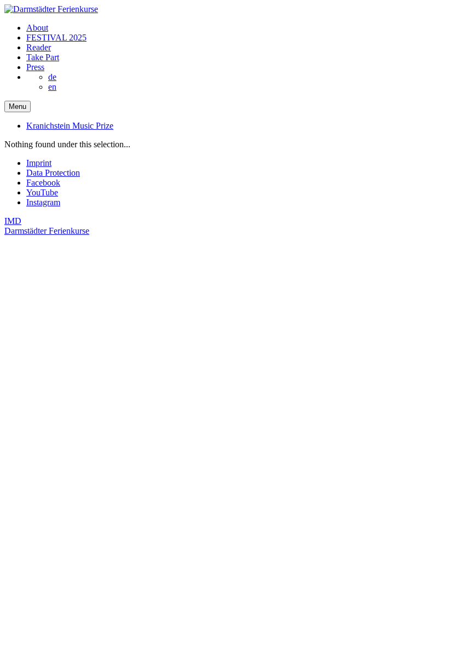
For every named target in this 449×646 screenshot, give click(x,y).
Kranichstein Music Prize (69, 125)
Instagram (43, 202)
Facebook (43, 182)
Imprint (38, 163)
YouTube (42, 192)
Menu (17, 106)
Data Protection (53, 172)
